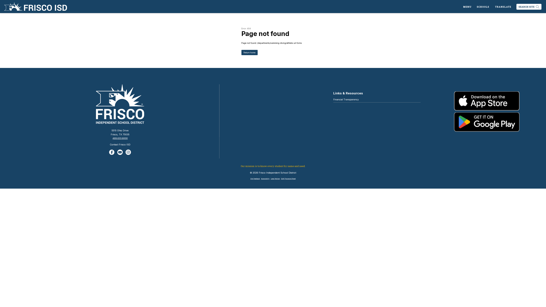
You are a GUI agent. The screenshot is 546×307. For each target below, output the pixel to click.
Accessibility (265, 179)
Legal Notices (275, 179)
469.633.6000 (120, 138)
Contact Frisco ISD (120, 144)
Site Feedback (255, 179)
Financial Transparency (346, 99)
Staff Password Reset (288, 179)
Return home (250, 52)
